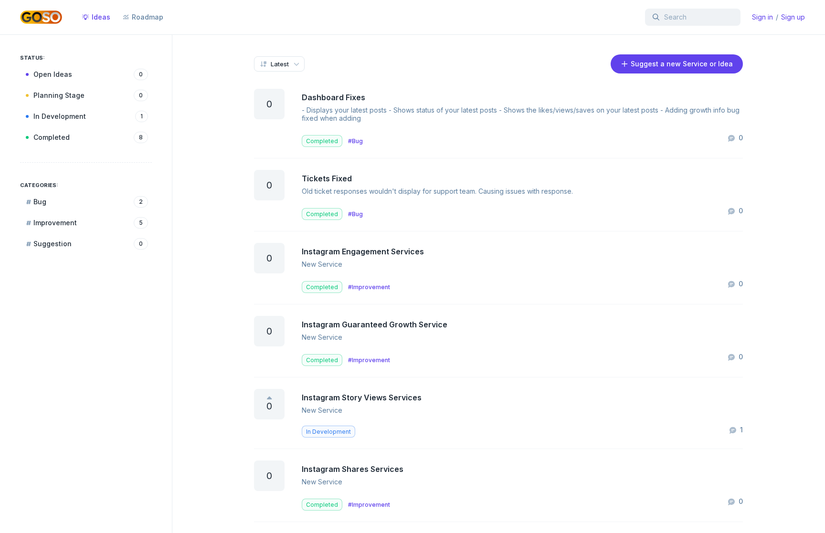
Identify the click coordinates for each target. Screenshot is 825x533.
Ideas (101, 17)
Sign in (762, 17)
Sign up (793, 17)
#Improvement (369, 287)
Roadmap (147, 17)
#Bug (355, 141)
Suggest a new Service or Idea (681, 64)
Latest (280, 64)
